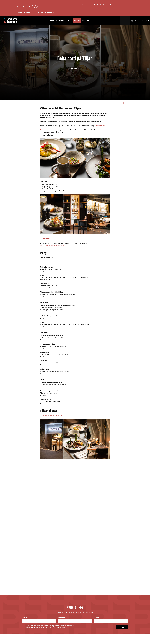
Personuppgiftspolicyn (58, 627)
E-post (96, 618)
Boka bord (47, 238)
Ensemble (61, 20)
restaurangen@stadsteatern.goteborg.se (52, 245)
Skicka (122, 627)
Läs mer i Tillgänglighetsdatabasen (51, 416)
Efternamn (61, 618)
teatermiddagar (99, 126)
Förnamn (25, 618)
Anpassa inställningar (45, 12)
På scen (69, 20)
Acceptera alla (24, 12)
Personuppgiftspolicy (35, 7)
